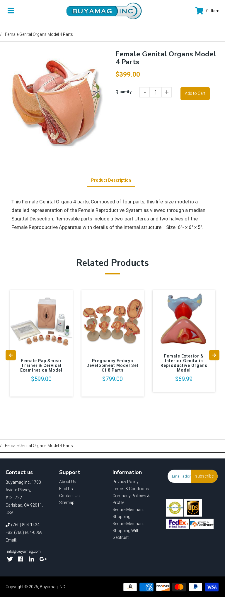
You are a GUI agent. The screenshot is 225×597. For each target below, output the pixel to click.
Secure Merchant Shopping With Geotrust (128, 530)
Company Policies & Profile (131, 499)
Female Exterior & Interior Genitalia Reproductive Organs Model (184, 363)
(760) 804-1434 (25, 524)
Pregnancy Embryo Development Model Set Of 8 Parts (112, 365)
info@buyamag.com (24, 551)
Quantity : (124, 92)
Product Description (111, 180)
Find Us (66, 488)
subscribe (204, 476)
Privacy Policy (125, 481)
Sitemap (66, 502)
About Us (67, 481)
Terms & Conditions (130, 488)
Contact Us (69, 495)
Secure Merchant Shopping (128, 513)
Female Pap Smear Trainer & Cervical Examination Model (41, 365)
